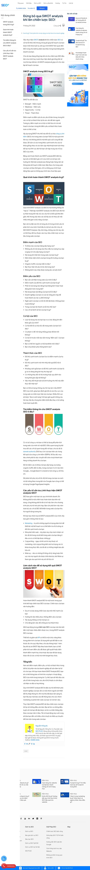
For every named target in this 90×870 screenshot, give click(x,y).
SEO (59, 40)
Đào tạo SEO (29, 839)
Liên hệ (71, 3)
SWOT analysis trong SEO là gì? (8, 23)
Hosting (57, 3)
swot (26, 751)
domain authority (29, 452)
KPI (39, 638)
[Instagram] (31, 744)
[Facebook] (25, 744)
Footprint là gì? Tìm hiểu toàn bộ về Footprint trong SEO (78, 785)
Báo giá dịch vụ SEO (31, 835)
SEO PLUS (39, 731)
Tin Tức (64, 3)
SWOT (36, 40)
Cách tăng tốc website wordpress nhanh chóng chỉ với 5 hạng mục (49, 786)
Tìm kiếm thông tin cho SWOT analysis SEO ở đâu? (9, 43)
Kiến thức (45, 780)
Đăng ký (42, 8)
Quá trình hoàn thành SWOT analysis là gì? (8, 32)
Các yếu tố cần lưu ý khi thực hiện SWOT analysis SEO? (9, 55)
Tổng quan (21, 3)
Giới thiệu (29, 3)
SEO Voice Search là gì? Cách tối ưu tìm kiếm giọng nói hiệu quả (21, 798)
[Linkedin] (34, 744)
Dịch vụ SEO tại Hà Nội (32, 847)
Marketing (28, 523)
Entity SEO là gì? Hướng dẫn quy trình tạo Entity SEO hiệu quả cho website (49, 799)
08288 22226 (35, 740)
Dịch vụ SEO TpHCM (31, 843)
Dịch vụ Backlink (48, 3)
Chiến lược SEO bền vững (54, 831)
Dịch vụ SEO (37, 3)
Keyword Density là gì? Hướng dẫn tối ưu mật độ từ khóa (81, 20)
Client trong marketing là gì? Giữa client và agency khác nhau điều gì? (77, 799)
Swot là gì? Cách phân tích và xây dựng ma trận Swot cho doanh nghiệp (43, 33)
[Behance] (27, 744)
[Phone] (29, 744)
